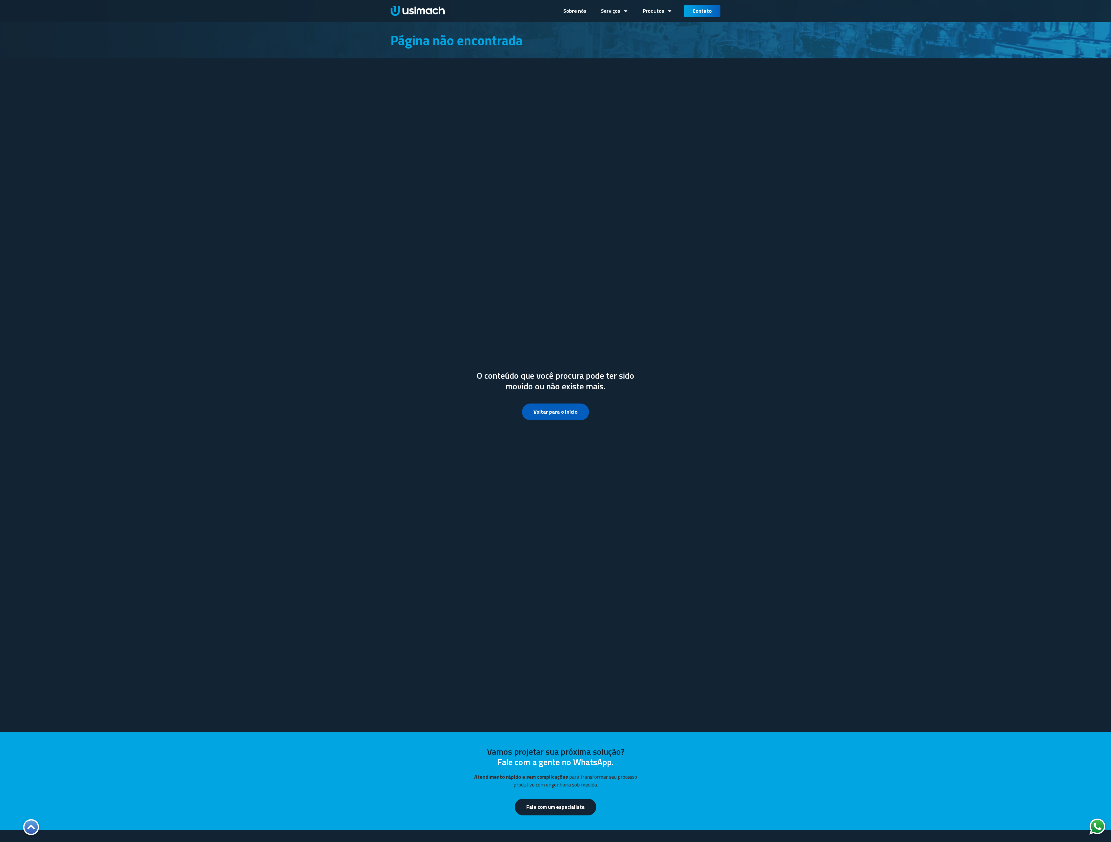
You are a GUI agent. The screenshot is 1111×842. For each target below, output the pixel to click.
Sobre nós (574, 11)
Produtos (653, 11)
